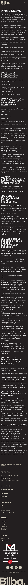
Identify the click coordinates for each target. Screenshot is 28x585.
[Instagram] (20, 567)
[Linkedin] (11, 567)
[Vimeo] (16, 567)
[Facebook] (7, 567)
